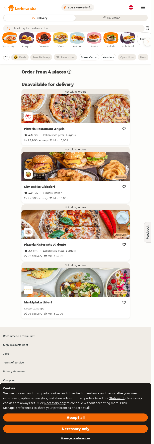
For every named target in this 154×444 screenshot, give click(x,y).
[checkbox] (10, 40)
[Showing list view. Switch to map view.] (147, 28)
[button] (19, 7)
